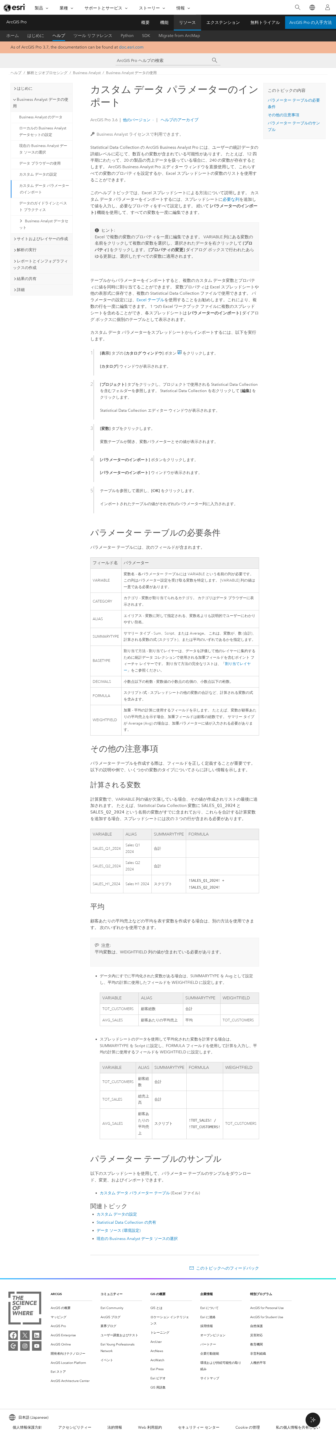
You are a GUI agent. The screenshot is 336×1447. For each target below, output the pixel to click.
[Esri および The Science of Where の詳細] (24, 1309)
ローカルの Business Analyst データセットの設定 (42, 131)
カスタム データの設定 (38, 174)
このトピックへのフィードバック (227, 1268)
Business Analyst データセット (43, 224)
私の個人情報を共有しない (298, 1427)
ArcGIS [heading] (56, 1294)
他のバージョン (136, 120)
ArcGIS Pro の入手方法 (310, 22)
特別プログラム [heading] (261, 1294)
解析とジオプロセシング (47, 73)
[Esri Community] (13, 1346)
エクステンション (223, 22)
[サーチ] (214, 60)
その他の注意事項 (283, 115)
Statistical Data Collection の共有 (126, 1222)
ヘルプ (58, 35)
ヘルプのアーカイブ (179, 119)
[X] (25, 1335)
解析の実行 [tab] (26, 249)
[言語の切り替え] (312, 7)
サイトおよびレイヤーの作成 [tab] (42, 238)
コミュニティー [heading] (112, 1294)
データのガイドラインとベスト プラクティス (43, 206)
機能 (164, 22)
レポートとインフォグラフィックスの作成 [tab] (40, 264)
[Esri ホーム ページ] (15, 7)
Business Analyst (87, 73)
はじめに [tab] (25, 88)
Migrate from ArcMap (179, 35)
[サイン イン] (327, 7)
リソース (187, 22)
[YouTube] (36, 1346)
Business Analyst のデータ (40, 117)
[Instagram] (25, 1346)
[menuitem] (71, 1308)
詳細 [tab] (21, 289)
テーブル (150, 299)
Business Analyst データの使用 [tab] (40, 102)
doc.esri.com (131, 47)
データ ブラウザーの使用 (40, 163)
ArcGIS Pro (16, 21)
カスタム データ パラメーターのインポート (44, 188)
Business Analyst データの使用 (131, 73)
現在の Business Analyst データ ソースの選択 (43, 149)
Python (127, 35)
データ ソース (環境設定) (119, 1230)
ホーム (12, 35)
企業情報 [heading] (206, 1294)
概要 (145, 22)
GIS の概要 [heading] (158, 1294)
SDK (146, 35)
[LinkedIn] (36, 1335)
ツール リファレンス (93, 35)
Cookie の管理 (247, 1427)
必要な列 (231, 199)
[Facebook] (13, 1335)
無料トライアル (265, 22)
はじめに (35, 35)
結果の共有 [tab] (26, 278)
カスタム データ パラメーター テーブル (135, 1193)
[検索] (297, 7)
